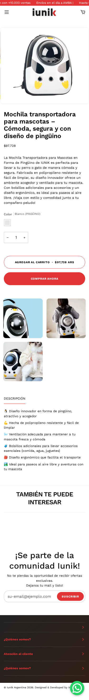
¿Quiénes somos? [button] (17, 639)
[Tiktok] (6, 694)
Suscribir (70, 596)
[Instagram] (14, 694)
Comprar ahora (44, 278)
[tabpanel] (44, 440)
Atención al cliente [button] (18, 654)
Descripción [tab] (14, 398)
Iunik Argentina (16, 687)
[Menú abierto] (11, 12)
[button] (44, 627)
